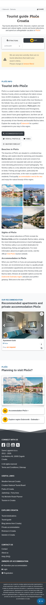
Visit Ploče (11, 254)
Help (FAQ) (6, 556)
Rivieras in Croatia (9, 531)
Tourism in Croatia (8, 500)
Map (35, 40)
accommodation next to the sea (30, 176)
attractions (12, 40)
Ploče (38, 30)
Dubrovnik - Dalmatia (9, 9)
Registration (8, 573)
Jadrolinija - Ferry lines (10, 493)
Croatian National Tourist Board (13, 485)
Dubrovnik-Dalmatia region (12, 277)
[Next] (39, 325)
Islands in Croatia (8, 535)
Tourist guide (6, 520)
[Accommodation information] (41, 344)
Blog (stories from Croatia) (11, 523)
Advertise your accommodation (15, 565)
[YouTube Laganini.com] (13, 445)
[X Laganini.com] (18, 445)
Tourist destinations (9, 516)
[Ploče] (12, 195)
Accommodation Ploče (14, 133)
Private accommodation (10, 527)
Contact (4, 549)
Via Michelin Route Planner (12, 497)
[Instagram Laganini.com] (8, 445)
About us (5, 553)
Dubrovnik (25, 123)
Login (5, 569)
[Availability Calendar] (41, 348)
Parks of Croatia (8, 489)
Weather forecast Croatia (11, 481)
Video (28, 139)
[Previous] (6, 325)
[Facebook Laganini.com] (3, 445)
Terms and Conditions (10, 467)
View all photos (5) (12, 139)
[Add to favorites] (42, 314)
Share (41, 9)
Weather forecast (12, 144)
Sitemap (22, 467)
